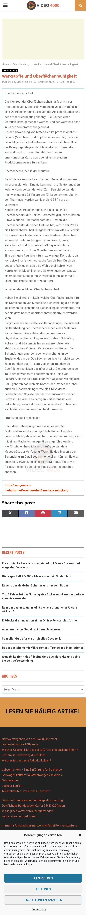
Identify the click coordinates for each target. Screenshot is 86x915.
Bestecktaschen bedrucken (19, 816)
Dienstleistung (10, 70)
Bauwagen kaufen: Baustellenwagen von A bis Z (32, 775)
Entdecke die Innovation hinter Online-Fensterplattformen (40, 620)
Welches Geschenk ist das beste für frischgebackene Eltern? (40, 749)
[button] (80, 835)
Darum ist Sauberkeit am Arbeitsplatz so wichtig (32, 800)
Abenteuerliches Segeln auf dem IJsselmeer (31, 629)
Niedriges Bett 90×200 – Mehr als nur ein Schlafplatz (36, 576)
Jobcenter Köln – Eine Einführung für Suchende (32, 769)
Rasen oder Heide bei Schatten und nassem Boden (35, 585)
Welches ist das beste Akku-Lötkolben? (27, 760)
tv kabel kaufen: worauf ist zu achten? (26, 791)
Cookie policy (39, 909)
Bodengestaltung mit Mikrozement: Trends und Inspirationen (43, 647)
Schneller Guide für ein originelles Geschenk (31, 638)
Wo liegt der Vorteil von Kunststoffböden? (28, 811)
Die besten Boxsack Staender (20, 744)
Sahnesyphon (10, 780)
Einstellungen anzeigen (43, 900)
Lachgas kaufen (12, 785)
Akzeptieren (43, 878)
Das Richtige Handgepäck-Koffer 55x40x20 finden (33, 805)
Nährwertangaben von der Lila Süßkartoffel (29, 739)
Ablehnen (43, 889)
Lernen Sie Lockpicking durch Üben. (24, 755)
